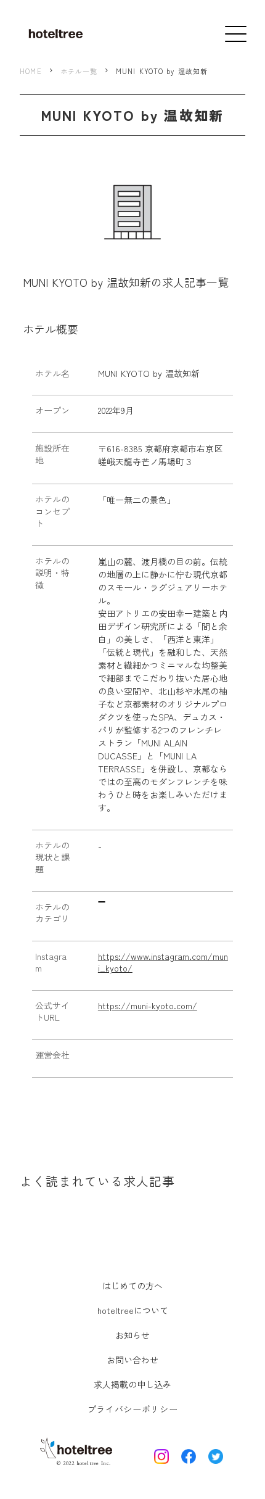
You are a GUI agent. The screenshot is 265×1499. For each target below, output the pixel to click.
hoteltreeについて (132, 1310)
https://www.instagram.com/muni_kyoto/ (163, 963)
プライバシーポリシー (133, 1409)
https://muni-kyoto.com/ (147, 1006)
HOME (30, 71)
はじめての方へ (132, 1285)
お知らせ (132, 1335)
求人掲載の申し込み (132, 1384)
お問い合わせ (132, 1359)
